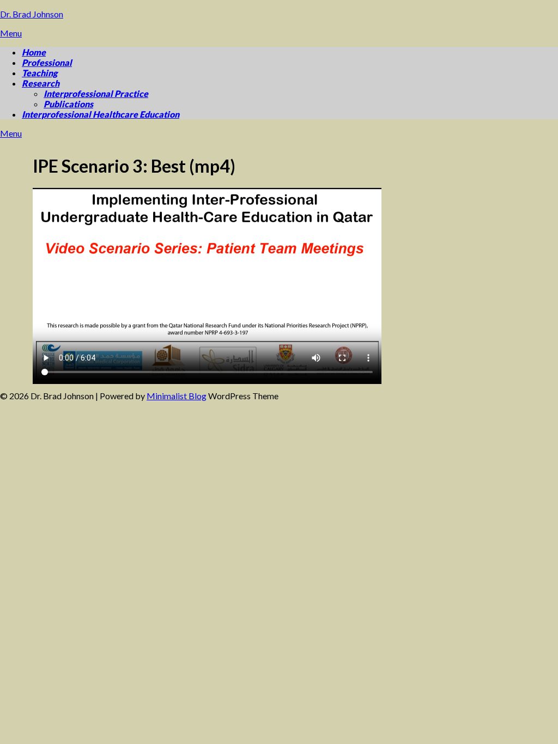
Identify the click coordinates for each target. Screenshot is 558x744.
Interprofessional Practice (96, 93)
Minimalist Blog (177, 396)
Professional (47, 62)
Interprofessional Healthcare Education (100, 114)
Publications (68, 104)
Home (34, 52)
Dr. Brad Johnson (31, 14)
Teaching (39, 73)
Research (40, 83)
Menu (11, 33)
